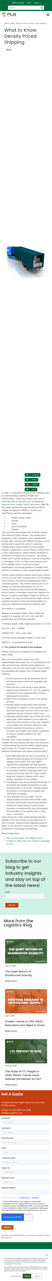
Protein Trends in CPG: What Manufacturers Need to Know (25, 1023)
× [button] (46, 1254)
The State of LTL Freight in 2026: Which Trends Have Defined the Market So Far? (23, 1075)
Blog (12, 23)
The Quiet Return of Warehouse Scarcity (18, 973)
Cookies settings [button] (15, 1276)
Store (29, 3)
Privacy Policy (17, 1264)
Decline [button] (37, 1276)
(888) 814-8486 (18, 3)
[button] (48, 14)
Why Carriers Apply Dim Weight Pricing (24, 838)
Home (6, 23)
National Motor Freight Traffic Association (21, 504)
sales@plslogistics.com (11, 1113)
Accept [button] (27, 1276)
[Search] (42, 8)
